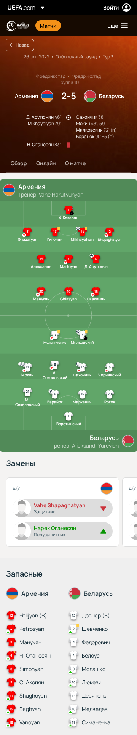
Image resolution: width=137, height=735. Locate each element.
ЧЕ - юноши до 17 (17, 26)
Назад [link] (22, 45)
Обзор (19, 163)
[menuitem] (67, 25)
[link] (48, 25)
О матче (75, 163)
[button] (116, 25)
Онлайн (46, 163)
